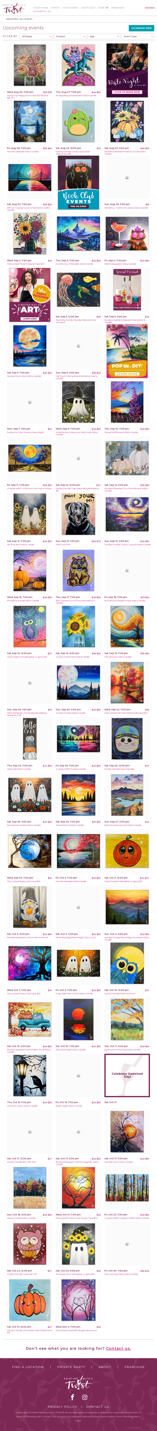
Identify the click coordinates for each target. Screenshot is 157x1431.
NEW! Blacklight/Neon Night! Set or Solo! (76, 937)
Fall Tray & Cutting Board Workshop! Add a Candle (76, 377)
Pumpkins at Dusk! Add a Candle (23, 600)
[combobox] (36, 36)
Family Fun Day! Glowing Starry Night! (25, 432)
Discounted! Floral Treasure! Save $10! (26, 264)
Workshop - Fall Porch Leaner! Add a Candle (126, 208)
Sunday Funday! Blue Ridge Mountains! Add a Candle (127, 938)
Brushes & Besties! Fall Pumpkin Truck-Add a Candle (29, 1051)
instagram (84, 1397)
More (101, 8)
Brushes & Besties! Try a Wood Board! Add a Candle (126, 489)
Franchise (118, 8)
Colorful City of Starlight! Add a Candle (74, 264)
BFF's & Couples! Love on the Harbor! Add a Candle (28, 209)
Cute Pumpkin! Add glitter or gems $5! (123, 881)
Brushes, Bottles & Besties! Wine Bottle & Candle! (125, 321)
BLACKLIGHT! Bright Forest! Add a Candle (125, 600)
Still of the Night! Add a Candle (71, 1050)
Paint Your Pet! (63, 544)
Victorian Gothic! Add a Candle (22, 1106)
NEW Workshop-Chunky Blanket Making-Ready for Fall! (27, 714)
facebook (72, 1397)
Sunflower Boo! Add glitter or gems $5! (75, 1274)
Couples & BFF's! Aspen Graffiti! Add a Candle (127, 1218)
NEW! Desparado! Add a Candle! (120, 264)
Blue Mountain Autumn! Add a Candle (123, 825)
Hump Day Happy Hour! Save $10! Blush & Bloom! (27, 96)
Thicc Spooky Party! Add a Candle (121, 1274)
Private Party (71, 1367)
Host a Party (70, 8)
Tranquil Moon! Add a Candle (70, 825)
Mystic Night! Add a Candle (69, 1106)
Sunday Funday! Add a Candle (70, 713)
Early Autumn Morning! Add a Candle (122, 1050)
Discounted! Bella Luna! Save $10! (23, 881)
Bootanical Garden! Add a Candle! (24, 825)
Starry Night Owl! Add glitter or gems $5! (27, 657)
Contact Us (97, 1407)
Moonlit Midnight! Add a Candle (71, 881)
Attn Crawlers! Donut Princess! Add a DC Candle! (75, 601)
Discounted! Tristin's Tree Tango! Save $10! (77, 1218)
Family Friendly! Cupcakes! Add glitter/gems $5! (77, 489)
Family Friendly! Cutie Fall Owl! (22, 1274)
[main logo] (14, 3)
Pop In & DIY (89, 8)
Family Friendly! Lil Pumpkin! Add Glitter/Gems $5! (29, 1331)
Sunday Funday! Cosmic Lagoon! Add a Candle (128, 544)
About (105, 1367)
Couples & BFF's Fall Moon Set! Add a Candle (29, 488)
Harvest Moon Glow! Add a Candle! (24, 376)
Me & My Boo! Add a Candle (20, 544)
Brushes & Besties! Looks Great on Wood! (27, 937)
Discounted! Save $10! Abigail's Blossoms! (76, 1330)
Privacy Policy (62, 1407)
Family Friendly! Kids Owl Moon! (120, 993)
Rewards (150, 8)
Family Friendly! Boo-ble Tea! (21, 1162)
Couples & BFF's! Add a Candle (71, 769)
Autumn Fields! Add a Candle (21, 1218)
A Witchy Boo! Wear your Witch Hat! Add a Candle (77, 433)
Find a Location (28, 1367)
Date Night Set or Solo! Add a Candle (74, 993)
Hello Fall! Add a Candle (19, 769)
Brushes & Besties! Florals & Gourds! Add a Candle (125, 152)
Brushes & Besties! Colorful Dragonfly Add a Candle (77, 1163)
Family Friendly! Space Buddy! (119, 769)
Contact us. (118, 1348)
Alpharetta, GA (42, 11)
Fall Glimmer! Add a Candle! (118, 657)
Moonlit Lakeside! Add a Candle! (23, 151)
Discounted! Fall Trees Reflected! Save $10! (126, 713)
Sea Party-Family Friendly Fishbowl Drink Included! (76, 321)
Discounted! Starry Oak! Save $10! (23, 993)
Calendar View (141, 28)
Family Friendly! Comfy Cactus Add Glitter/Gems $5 (73, 152)
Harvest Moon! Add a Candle (119, 1162)
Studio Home (40, 8)
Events (55, 8)
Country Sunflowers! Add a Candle (73, 657)
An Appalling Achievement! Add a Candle (76, 95)
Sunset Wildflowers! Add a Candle (121, 432)
